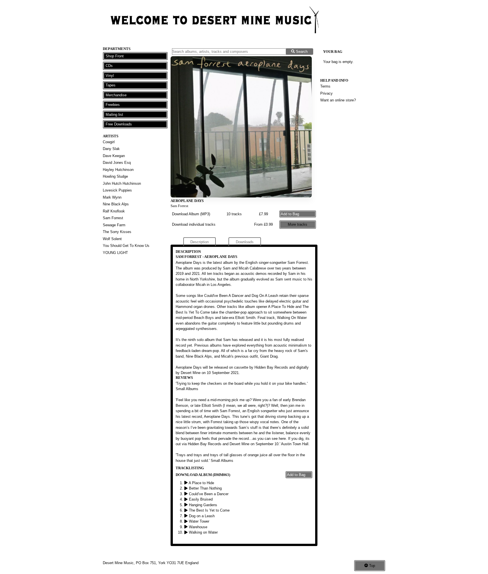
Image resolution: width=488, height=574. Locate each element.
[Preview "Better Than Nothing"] (186, 488)
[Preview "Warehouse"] (186, 527)
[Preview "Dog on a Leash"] (186, 516)
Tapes (111, 85)
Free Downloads (119, 124)
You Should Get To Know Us (126, 245)
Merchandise (116, 95)
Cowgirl (109, 142)
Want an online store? (338, 100)
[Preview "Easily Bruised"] (186, 499)
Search (301, 51)
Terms (325, 86)
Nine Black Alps (116, 204)
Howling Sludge (115, 176)
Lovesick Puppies (117, 190)
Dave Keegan (114, 156)
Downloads (245, 242)
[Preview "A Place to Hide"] (186, 483)
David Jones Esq (117, 162)
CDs (109, 66)
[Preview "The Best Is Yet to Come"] (186, 510)
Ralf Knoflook (114, 211)
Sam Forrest (113, 218)
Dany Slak (111, 149)
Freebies (113, 105)
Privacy (326, 93)
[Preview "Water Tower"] (186, 521)
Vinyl (110, 75)
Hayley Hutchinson (118, 170)
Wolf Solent (112, 239)
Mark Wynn (112, 197)
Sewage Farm (114, 225)
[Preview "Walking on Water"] (186, 532)
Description (199, 242)
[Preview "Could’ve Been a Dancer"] (186, 494)
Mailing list (114, 114)
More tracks (297, 224)
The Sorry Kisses (117, 232)
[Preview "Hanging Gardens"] (186, 505)
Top (371, 566)
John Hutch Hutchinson (122, 183)
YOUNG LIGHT (115, 253)
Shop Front (115, 56)
